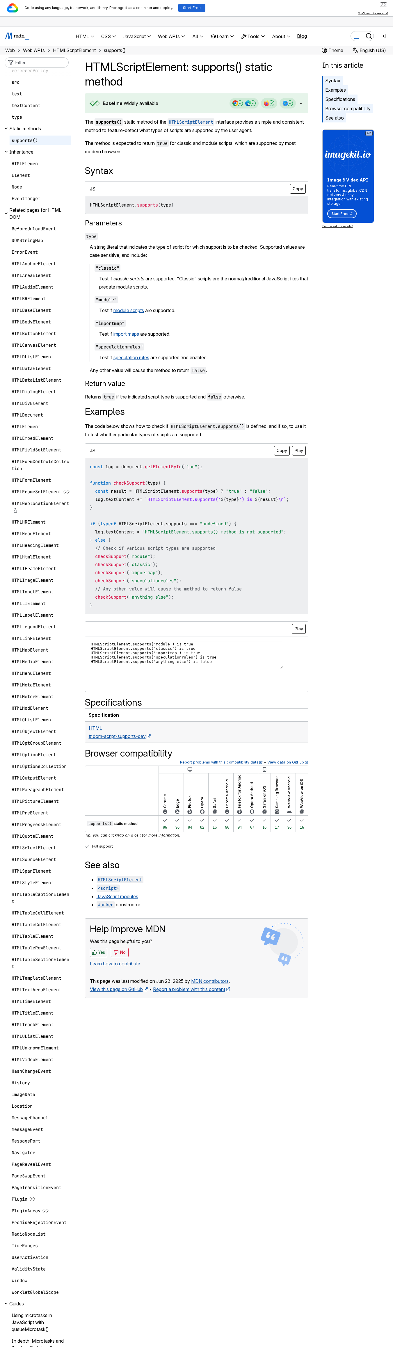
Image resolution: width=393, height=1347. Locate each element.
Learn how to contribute (115, 964)
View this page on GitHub (116, 989)
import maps (126, 334)
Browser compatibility (348, 108)
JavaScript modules (117, 896)
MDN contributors (210, 981)
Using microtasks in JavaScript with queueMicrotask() (32, 1322)
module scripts (128, 310)
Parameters (103, 223)
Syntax (332, 80)
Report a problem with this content (189, 989)
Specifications (340, 99)
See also (334, 118)
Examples (335, 90)
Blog (302, 36)
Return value (105, 383)
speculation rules (131, 357)
